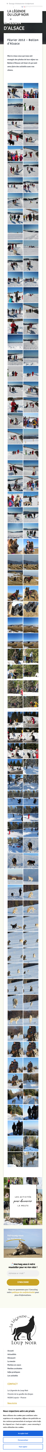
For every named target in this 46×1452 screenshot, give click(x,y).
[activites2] (23, 1178)
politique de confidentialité (23, 1292)
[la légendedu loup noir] (18, 9)
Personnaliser (23, 1440)
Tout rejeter (23, 1446)
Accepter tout (23, 1433)
